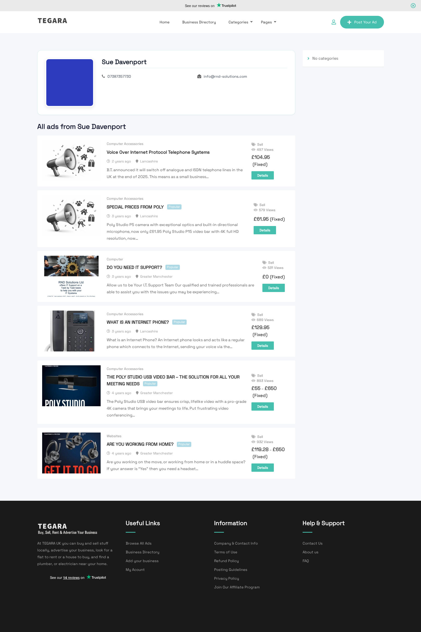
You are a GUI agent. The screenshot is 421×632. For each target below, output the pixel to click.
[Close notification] (413, 6)
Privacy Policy (226, 578)
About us (310, 552)
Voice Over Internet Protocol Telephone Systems (158, 152)
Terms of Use (225, 552)
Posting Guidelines (230, 569)
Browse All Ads (139, 543)
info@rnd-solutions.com (225, 76)
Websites (114, 436)
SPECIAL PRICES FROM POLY (135, 207)
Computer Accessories (125, 143)
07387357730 (119, 76)
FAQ (306, 560)
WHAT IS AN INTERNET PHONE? (138, 322)
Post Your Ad (365, 22)
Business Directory (199, 22)
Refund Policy (226, 560)
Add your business (142, 560)
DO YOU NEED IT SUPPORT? (134, 267)
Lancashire (149, 161)
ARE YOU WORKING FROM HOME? (140, 444)
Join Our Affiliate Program (237, 587)
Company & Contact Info (236, 543)
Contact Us (313, 543)
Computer (115, 259)
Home (165, 22)
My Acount (135, 569)
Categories (238, 22)
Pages (266, 22)
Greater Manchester (156, 276)
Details (262, 175)
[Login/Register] (334, 22)
